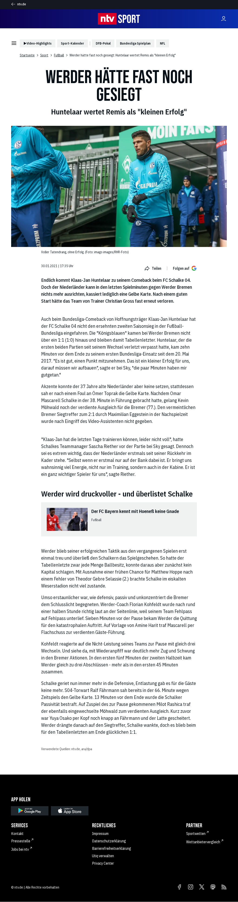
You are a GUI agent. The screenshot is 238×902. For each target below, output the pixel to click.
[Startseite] (119, 19)
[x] (202, 887)
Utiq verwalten (103, 855)
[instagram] (190, 887)
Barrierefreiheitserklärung (111, 848)
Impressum (100, 833)
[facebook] (179, 887)
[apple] (69, 810)
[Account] (223, 19)
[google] (29, 810)
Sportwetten (195, 833)
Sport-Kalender (72, 43)
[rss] (224, 887)
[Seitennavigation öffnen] (14, 43)
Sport (44, 55)
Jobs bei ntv (20, 849)
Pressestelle (20, 841)
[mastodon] (213, 887)
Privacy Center (103, 863)
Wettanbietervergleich (203, 842)
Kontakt (17, 833)
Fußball (59, 55)
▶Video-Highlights (37, 43)
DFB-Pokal (103, 43)
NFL (162, 43)
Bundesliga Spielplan (135, 43)
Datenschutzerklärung (109, 841)
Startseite (27, 55)
